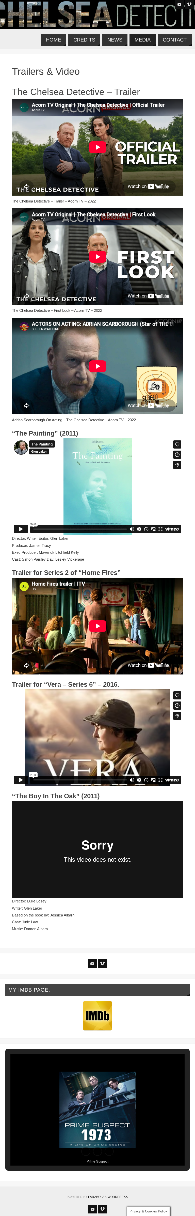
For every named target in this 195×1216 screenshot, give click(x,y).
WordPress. (118, 1197)
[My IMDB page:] (97, 1016)
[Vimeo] (189, 4)
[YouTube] (179, 4)
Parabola (96, 1197)
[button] (85, 1151)
